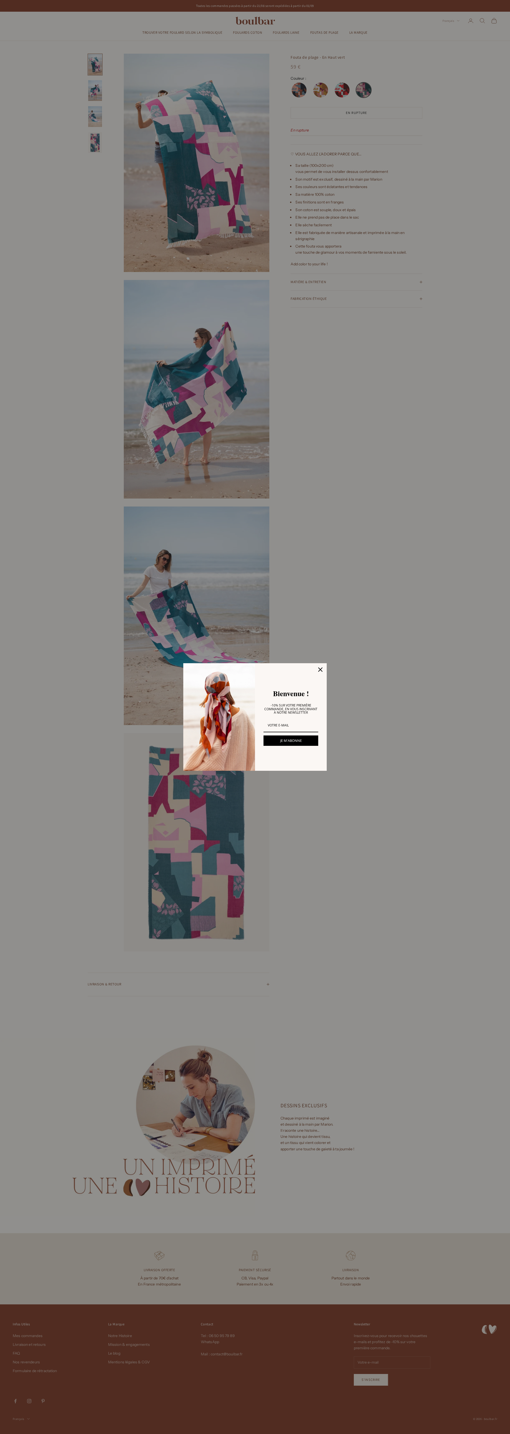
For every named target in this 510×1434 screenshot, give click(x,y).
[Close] (320, 669)
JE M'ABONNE (291, 740)
